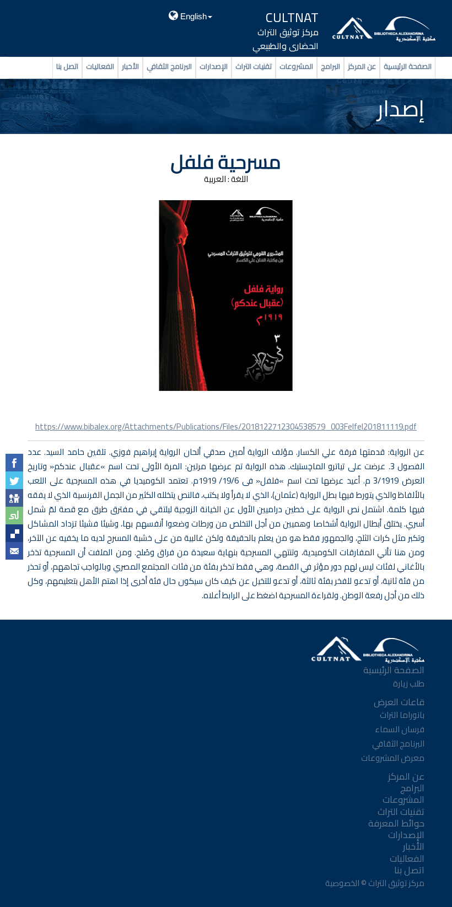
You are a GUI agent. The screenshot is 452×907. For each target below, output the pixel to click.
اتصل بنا (67, 66)
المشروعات (296, 66)
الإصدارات (214, 66)
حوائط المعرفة (396, 823)
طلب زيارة (408, 683)
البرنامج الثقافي (169, 66)
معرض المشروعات (392, 758)
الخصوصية (341, 883)
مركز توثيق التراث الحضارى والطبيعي (285, 38)
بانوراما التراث (402, 715)
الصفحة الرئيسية (408, 66)
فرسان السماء (399, 729)
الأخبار (130, 66)
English (192, 16)
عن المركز (362, 66)
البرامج (330, 66)
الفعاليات (100, 66)
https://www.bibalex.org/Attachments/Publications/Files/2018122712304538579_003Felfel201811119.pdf (226, 426)
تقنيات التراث (253, 66)
